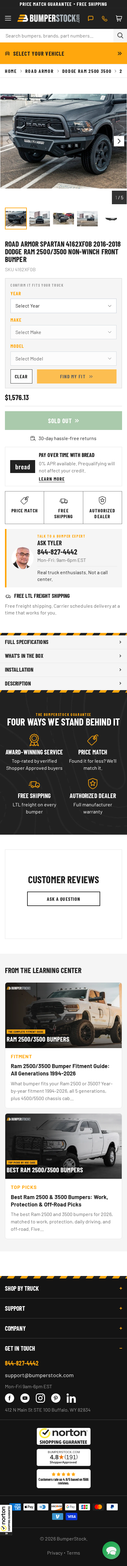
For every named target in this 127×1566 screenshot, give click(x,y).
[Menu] (8, 18)
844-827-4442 (57, 551)
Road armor (39, 71)
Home (11, 71)
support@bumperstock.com (39, 1375)
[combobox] (56, 35)
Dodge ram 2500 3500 (87, 71)
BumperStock (71, 1538)
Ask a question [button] (63, 899)
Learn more (52, 479)
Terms (73, 1553)
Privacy (55, 1553)
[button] (6, 1519)
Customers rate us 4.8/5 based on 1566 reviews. (63, 1481)
